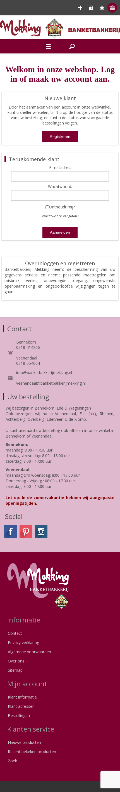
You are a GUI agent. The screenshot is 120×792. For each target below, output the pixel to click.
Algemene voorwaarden (29, 651)
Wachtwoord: (60, 186)
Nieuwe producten (24, 742)
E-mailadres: (60, 167)
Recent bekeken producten (32, 751)
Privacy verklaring (23, 642)
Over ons (16, 661)
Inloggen (91, 8)
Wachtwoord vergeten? (60, 216)
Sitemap (15, 670)
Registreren (80, 8)
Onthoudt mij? (62, 207)
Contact (15, 633)
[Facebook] (10, 531)
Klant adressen (21, 706)
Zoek (12, 760)
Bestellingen (19, 715)
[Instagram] (41, 531)
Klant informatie (22, 697)
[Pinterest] (26, 531)
